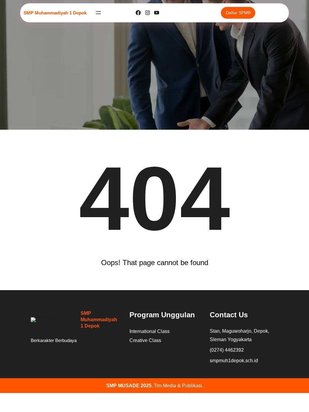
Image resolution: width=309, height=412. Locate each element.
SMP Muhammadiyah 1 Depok (55, 12)
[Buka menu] (98, 12)
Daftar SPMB (238, 12)
